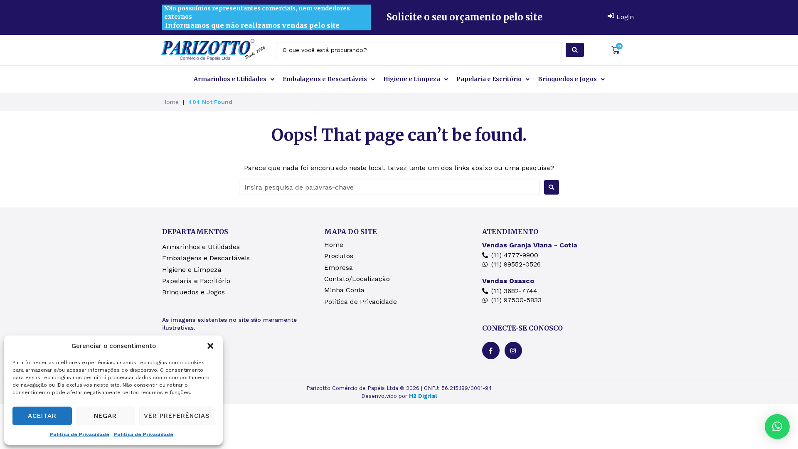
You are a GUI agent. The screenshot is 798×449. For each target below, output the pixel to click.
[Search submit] (575, 50)
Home (170, 102)
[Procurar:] (389, 187)
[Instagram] (513, 350)
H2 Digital (423, 396)
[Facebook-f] (491, 350)
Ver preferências (177, 415)
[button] (210, 346)
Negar (105, 415)
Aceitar (42, 415)
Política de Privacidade (79, 434)
